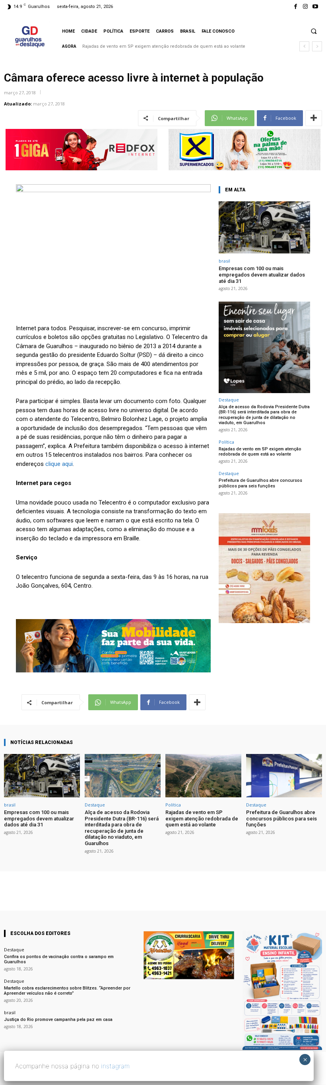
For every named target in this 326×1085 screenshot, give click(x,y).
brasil (224, 261)
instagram (115, 1066)
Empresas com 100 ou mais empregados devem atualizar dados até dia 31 (262, 274)
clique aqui (59, 464)
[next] (317, 46)
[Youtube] (315, 7)
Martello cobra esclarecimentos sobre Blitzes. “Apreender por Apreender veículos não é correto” (67, 991)
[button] (313, 31)
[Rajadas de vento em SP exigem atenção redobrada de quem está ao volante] (203, 775)
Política (226, 442)
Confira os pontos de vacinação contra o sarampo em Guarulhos (59, 959)
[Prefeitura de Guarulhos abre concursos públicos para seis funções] (284, 775)
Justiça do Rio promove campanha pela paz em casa (58, 1019)
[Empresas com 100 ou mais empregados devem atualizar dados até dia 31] (264, 227)
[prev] (304, 46)
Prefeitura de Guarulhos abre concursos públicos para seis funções (160, 46)
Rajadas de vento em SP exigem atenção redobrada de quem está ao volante (260, 451)
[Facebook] (295, 7)
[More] (313, 118)
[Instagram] (305, 7)
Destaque (229, 399)
